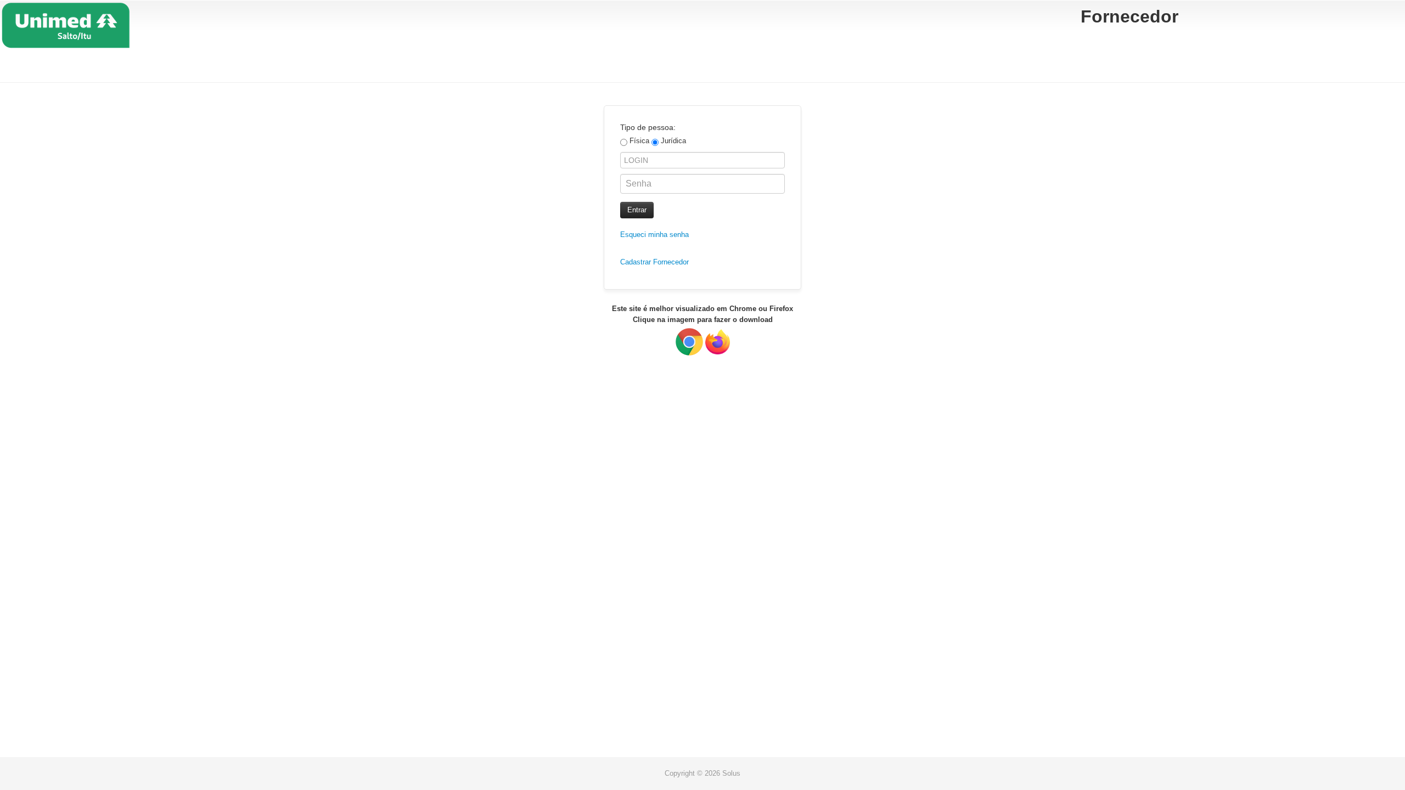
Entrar (637, 210)
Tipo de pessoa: (648, 127)
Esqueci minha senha (654, 234)
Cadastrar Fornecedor (654, 262)
